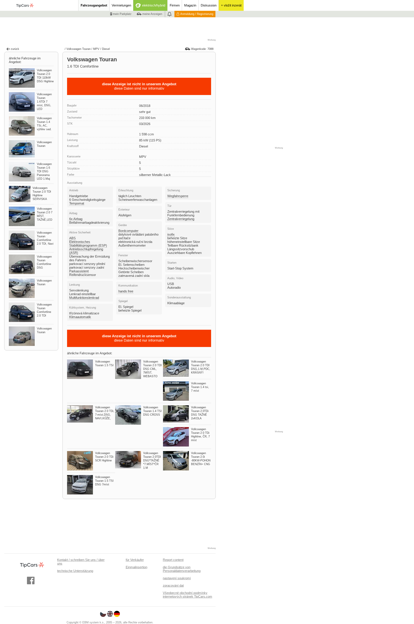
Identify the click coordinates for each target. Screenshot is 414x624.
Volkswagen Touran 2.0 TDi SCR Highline (104, 456)
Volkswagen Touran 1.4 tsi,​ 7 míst (200, 387)
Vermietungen (121, 5)
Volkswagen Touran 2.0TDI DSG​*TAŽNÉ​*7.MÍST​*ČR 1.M (152, 460)
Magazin (190, 5)
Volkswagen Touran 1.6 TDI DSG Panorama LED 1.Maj (44, 171)
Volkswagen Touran (78, 49)
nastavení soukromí (177, 578)
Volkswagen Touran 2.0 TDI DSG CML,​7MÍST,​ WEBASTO (152, 369)
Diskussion (208, 5)
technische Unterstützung (75, 571)
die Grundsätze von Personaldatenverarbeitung (182, 569)
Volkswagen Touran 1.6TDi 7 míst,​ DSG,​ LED (44, 102)
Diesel (106, 49)
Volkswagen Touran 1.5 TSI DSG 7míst (104, 480)
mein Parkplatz (122, 14)
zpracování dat (173, 585)
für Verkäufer (135, 560)
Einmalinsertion (136, 567)
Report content (173, 560)
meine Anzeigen (151, 14)
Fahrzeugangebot (94, 5)
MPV (96, 49)
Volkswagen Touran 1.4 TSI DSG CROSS (152, 411)
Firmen (175, 5)
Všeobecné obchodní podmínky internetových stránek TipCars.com (187, 594)
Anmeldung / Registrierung (196, 14)
